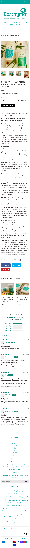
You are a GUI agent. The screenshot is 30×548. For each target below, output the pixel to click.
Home (2, 31)
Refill (4, 215)
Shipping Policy (22, 529)
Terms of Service (14, 531)
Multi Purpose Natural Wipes (13, 31)
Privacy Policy (6, 529)
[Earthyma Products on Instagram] (27, 534)
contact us (5, 217)
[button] (8, 323)
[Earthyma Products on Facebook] (24, 534)
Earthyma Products (11, 539)
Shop (15, 448)
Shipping (3, 93)
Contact (15, 455)
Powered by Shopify (21, 539)
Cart (27, 2)
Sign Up (26, 481)
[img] (5, 340)
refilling (25, 155)
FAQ (14, 215)
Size (2, 98)
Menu (4, 2)
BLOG (15, 453)
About (15, 446)
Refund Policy (14, 529)
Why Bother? (15, 443)
